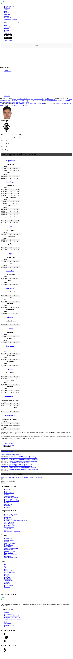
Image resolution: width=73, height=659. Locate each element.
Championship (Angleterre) (12, 531)
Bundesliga (41, 99)
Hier (5, 25)
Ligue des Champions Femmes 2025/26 (15, 520)
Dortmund (7, 587)
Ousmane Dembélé (9, 551)
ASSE (6, 568)
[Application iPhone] (5, 649)
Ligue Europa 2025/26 (10, 499)
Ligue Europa (11, 100)
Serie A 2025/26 (8, 516)
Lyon (5, 569)
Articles (6, 16)
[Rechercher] (18, 22)
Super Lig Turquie (9, 522)
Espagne (45, 100)
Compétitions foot (9, 625)
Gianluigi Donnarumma (11, 548)
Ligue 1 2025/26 (9, 489)
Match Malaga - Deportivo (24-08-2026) (31, 477)
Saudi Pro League (50, 99)
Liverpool (7, 576)
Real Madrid (7, 579)
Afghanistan (14, 103)
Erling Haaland (8, 553)
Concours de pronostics (10, 19)
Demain (6, 28)
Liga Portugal (8, 519)
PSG (5, 564)
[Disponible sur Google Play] (8, 38)
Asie (12, 105)
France (34, 100)
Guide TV (7, 14)
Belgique (14, 102)
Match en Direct (9, 443)
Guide (6, 627)
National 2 (7, 494)
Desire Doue (7, 556)
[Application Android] (5, 652)
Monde (25, 105)
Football (9, 6)
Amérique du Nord (66, 103)
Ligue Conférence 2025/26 (11, 501)
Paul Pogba (7, 546)
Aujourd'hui (7, 27)
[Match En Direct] (6, 599)
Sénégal (27, 102)
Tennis (6, 9)
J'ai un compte (8, 40)
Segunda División (9, 527)
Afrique (58, 103)
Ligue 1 (14, 99)
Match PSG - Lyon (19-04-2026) (10, 477)
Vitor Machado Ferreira (10, 557)
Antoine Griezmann (9, 543)
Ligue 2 (19, 99)
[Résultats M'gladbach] (6, 132)
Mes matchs (7, 17)
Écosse (5, 102)
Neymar (6, 541)
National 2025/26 (9, 493)
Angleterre (40, 100)
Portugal (60, 100)
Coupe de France (9, 496)
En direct (7, 30)
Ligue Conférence (20, 100)
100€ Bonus (7, 33)
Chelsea (6, 574)
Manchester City (9, 571)
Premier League (25, 99)
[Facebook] (5, 634)
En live (6, 622)
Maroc (22, 102)
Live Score (7, 505)
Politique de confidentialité (11, 616)
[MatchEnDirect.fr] (6, 3)
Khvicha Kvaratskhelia (10, 554)
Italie (49, 100)
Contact (6, 612)
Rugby (6, 11)
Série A (36, 99)
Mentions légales (9, 614)
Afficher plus (40, 103)
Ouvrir (3, 482)
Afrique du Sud (22, 103)
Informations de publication (12, 617)
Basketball (7, 8)
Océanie (20, 105)
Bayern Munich (8, 585)
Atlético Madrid (8, 580)
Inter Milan (7, 583)
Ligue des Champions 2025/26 (13, 497)
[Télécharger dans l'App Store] (8, 36)
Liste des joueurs (9, 445)
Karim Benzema (8, 549)
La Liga (6, 502)
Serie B (6, 530)
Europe (15, 105)
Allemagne (54, 100)
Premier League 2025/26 (11, 514)
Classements (7, 623)
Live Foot (7, 507)
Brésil (18, 102)
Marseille (6, 566)
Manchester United (9, 572)
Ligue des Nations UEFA (11, 525)
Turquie (9, 102)
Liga (32, 99)
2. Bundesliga (8, 528)
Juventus (6, 582)
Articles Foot (8, 504)
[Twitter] (6, 639)
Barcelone (7, 577)
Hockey (6, 12)
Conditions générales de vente (12, 619)
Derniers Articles (7, 451)
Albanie (29, 103)
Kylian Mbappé (8, 545)
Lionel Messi (8, 538)
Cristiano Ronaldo (9, 540)
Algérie (65, 100)
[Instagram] (5, 642)
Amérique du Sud (5, 105)
